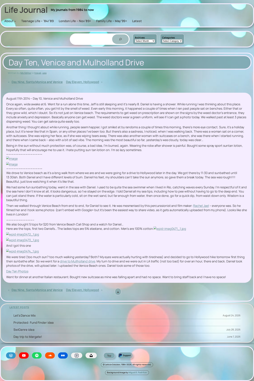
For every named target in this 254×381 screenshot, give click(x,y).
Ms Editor (25, 73)
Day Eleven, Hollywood (82, 82)
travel (37, 73)
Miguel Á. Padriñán (138, 372)
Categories (168, 37)
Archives (140, 37)
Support (127, 355)
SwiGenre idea (23, 329)
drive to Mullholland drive (77, 261)
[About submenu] (15, 21)
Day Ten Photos (17, 271)
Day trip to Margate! (27, 336)
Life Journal (26, 9)
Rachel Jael (201, 206)
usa (44, 73)
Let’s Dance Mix (24, 315)
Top (109, 355)
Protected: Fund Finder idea (33, 322)
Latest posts (19, 307)
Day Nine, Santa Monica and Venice (37, 82)
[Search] (120, 39)
